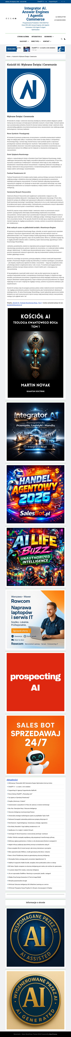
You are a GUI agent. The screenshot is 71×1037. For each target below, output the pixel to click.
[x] (11, 19)
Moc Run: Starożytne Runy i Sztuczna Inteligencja (22, 808)
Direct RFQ (35, 41)
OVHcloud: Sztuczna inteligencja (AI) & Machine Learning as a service (28, 884)
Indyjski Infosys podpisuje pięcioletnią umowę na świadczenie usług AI (28, 844)
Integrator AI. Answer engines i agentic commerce (35, 13)
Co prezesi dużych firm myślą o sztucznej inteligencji (23, 870)
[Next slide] (64, 1)
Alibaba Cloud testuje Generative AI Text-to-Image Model (24, 877)
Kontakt (46, 41)
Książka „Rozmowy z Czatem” (16, 801)
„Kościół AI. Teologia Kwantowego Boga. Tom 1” (27, 303)
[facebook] (6, 19)
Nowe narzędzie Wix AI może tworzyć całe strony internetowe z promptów (29, 848)
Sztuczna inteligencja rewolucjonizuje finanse (21, 812)
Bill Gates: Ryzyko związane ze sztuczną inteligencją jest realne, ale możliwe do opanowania (34, 866)
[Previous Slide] (62, 1)
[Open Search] (61, 39)
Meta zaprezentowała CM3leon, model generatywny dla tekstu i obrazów (29, 852)
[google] (13, 19)
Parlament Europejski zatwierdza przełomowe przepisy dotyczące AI (28, 819)
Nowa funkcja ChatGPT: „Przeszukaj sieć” (20, 794)
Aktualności (12, 780)
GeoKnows (48, 36)
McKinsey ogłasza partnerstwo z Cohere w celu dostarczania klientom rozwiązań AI (32, 841)
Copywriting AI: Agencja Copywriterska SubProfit (22, 790)
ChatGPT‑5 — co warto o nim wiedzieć (20, 48)
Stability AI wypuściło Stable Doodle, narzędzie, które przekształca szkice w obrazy (32, 862)
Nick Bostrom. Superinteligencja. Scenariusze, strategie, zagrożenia (27, 823)
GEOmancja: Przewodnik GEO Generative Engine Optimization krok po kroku (49, 1)
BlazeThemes (53, 1034)
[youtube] (15, 19)
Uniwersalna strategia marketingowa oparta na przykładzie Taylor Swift (28, 816)
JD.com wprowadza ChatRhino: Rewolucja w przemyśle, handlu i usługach (29, 873)
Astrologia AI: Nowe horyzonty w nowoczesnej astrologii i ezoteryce (28, 834)
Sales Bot (23, 41)
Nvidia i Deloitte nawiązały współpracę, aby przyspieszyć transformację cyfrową (31, 837)
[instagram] (8, 19)
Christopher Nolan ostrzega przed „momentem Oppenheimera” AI (27, 859)
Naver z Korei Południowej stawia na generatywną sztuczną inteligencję (28, 855)
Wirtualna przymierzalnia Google (17, 881)
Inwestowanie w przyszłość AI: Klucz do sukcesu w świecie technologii (28, 805)
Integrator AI (37, 36)
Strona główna (23, 36)
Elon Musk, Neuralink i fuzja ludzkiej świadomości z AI (24, 826)
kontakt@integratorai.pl (14, 305)
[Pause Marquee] (63, 49)
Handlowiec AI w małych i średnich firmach (20, 830)
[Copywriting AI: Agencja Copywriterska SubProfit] (38, 50)
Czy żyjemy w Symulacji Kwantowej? (18, 797)
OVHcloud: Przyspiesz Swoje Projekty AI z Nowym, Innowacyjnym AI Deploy (30, 888)
